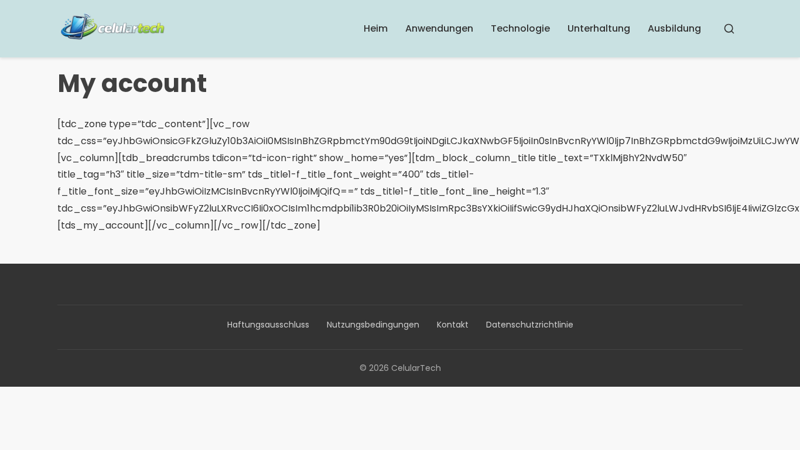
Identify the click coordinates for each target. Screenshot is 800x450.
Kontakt (453, 324)
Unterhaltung (598, 28)
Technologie (520, 28)
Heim (376, 28)
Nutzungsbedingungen (373, 324)
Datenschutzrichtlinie (529, 324)
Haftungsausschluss (268, 324)
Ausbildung (674, 28)
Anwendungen (439, 28)
